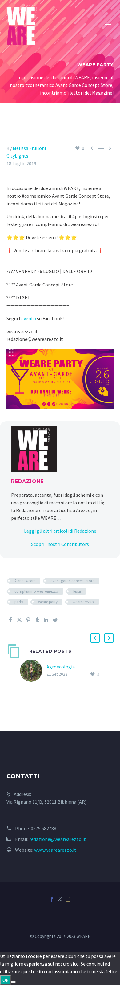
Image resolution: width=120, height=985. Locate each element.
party (18, 601)
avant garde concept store (72, 580)
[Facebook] (10, 619)
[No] (13, 982)
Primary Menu (108, 24)
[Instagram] (68, 899)
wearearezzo (83, 601)
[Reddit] (55, 619)
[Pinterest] (28, 619)
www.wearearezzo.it (55, 850)
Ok (5, 980)
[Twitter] (19, 619)
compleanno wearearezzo (36, 591)
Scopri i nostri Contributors (60, 544)
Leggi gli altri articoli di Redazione (60, 531)
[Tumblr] (37, 619)
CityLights (17, 156)
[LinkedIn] (46, 619)
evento (28, 318)
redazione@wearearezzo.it (57, 839)
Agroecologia (60, 667)
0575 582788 (43, 828)
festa (77, 591)
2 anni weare (24, 580)
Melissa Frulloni (29, 148)
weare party (48, 601)
